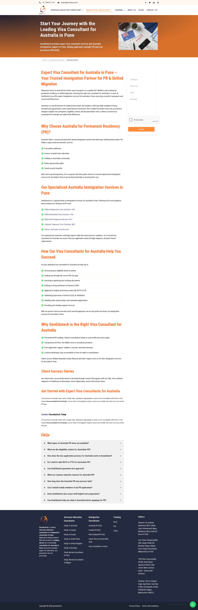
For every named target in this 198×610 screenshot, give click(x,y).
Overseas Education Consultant (66, 10)
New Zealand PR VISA (97, 534)
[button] (193, 604)
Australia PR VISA (95, 525)
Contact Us (152, 10)
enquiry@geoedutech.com (69, 3)
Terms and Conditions (150, 606)
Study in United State (72, 539)
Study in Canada (70, 530)
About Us (132, 10)
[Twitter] (150, 2)
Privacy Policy (134, 606)
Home (45, 60)
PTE (114, 526)
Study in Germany (70, 548)
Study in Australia (70, 525)
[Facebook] (145, 2)
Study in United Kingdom (73, 543)
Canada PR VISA (94, 530)
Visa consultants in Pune (98, 546)
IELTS (115, 522)
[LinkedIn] (154, 2)
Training (119, 10)
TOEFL (115, 531)
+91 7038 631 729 (48, 3)
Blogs (141, 10)
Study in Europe (70, 534)
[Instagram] (158, 2)
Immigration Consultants (98, 10)
